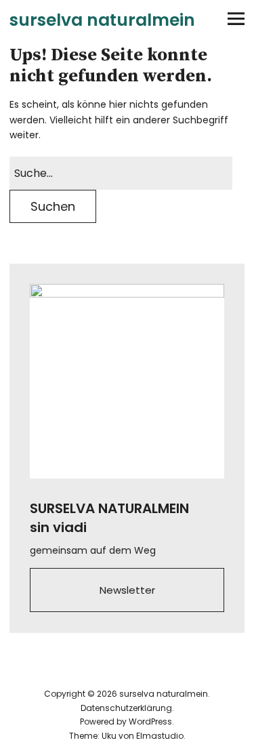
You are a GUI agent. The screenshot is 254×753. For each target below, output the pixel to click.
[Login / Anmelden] (160, 18)
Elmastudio (160, 735)
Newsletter (127, 590)
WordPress (150, 721)
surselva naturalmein (102, 20)
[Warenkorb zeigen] (198, 18)
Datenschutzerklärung (126, 708)
